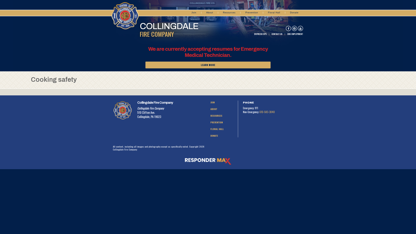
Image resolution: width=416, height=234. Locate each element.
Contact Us (277, 34)
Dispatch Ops (260, 34)
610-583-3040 (267, 112)
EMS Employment (295, 34)
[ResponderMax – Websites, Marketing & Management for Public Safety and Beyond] (208, 161)
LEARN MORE (208, 65)
